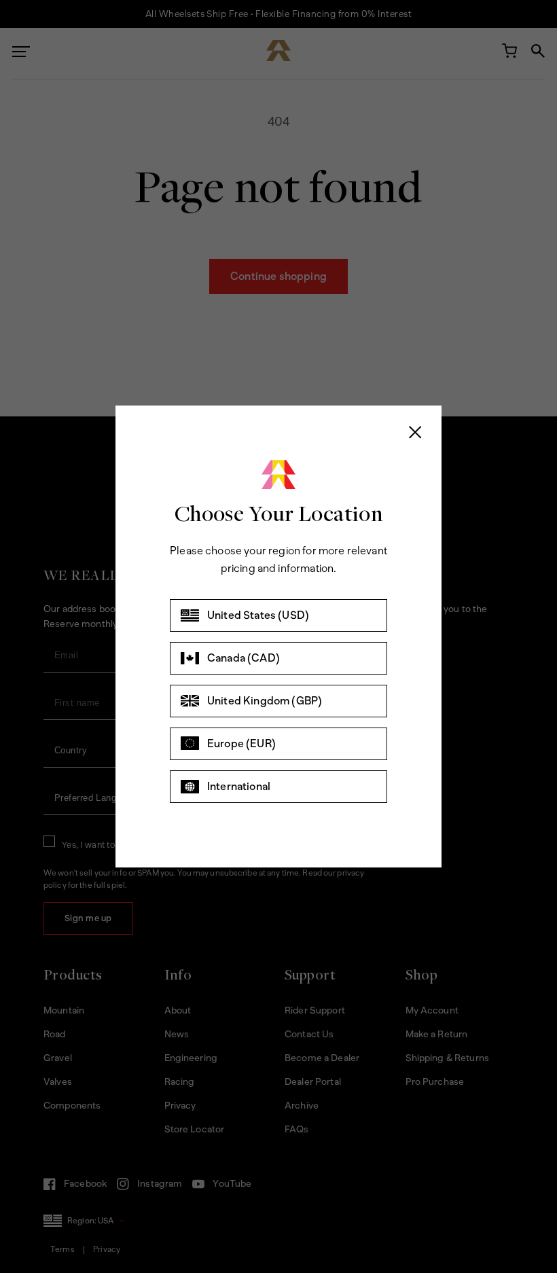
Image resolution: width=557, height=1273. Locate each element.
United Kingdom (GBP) (264, 700)
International (238, 786)
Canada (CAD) (243, 657)
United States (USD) (258, 615)
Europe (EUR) (241, 743)
